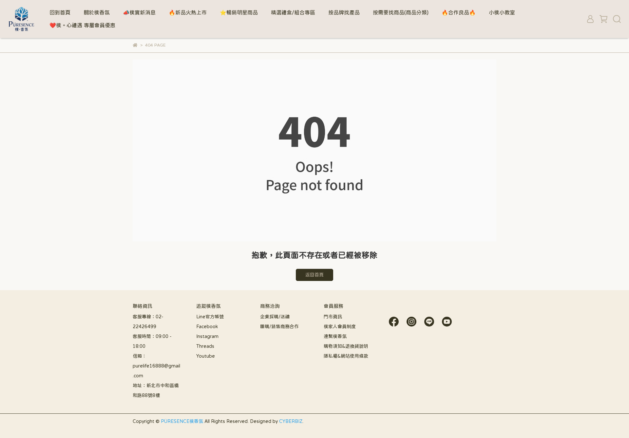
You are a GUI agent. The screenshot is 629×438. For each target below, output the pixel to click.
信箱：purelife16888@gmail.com (156, 365)
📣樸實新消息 (139, 12)
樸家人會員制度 (340, 326)
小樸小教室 (502, 12)
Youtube (205, 356)
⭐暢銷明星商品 (239, 12)
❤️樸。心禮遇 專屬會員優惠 (82, 25)
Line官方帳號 (210, 316)
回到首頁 (59, 12)
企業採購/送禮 (275, 316)
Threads (205, 346)
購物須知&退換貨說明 (346, 346)
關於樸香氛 (97, 12)
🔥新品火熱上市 (188, 12)
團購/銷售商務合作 (279, 326)
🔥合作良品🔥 (459, 12)
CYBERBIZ (290, 421)
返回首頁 (314, 274)
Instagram (207, 336)
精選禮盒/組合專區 (293, 12)
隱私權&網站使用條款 (346, 356)
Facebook (207, 326)
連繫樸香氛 (335, 336)
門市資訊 (333, 316)
